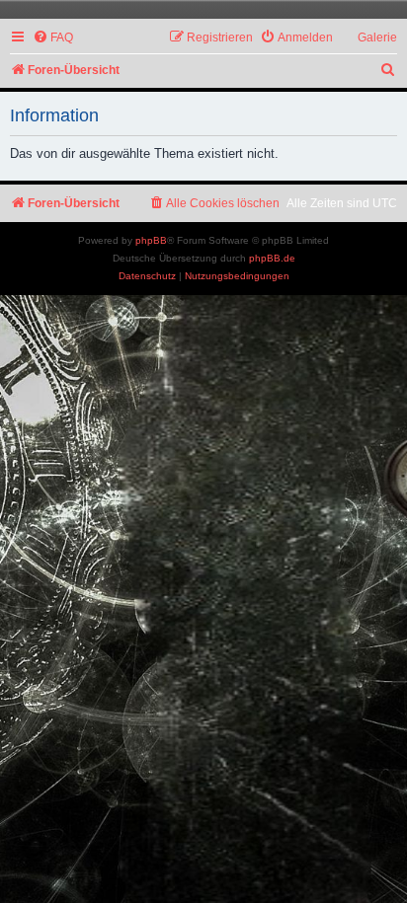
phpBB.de (272, 258)
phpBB (151, 240)
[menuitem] (53, 38)
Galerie (377, 37)
